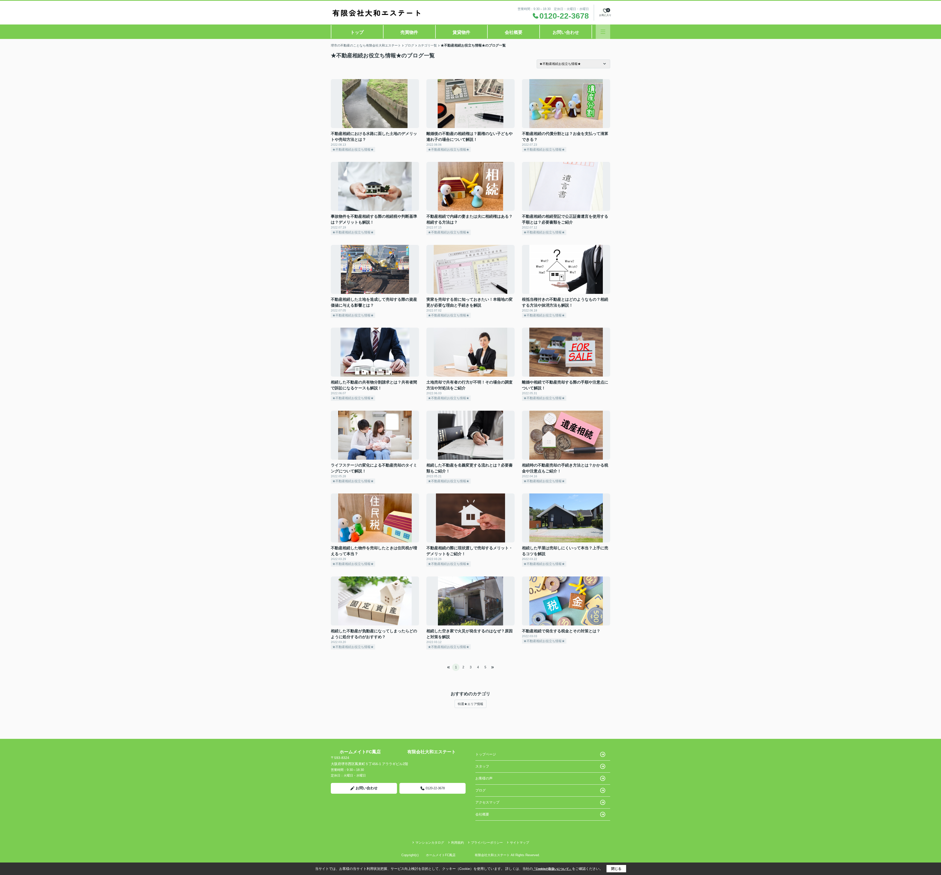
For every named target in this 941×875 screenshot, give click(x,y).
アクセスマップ (487, 802)
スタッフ (482, 766)
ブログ (480, 790)
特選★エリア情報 (470, 704)
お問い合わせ (566, 32)
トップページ (485, 754)
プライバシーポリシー (487, 842)
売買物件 (409, 32)
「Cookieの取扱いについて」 (552, 869)
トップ (357, 32)
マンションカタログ (429, 842)
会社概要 (513, 32)
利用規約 (457, 842)
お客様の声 (484, 778)
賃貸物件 (461, 32)
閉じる (616, 869)
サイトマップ (519, 842)
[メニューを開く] (603, 31)
